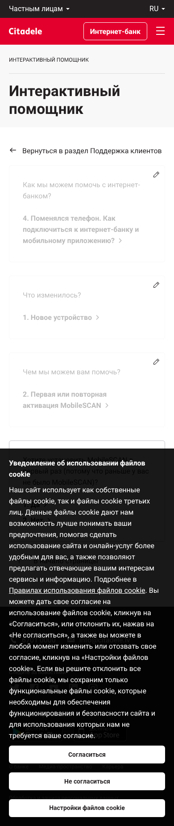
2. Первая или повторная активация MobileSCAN (65, 400)
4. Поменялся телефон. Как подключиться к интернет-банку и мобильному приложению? (81, 229)
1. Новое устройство (57, 317)
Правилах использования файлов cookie (77, 590)
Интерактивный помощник (49, 60)
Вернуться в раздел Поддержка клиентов (92, 151)
